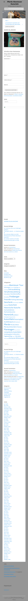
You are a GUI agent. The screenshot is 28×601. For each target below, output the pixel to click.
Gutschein (13, 305)
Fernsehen (6, 297)
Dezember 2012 (7, 538)
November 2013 (8, 523)
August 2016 (7, 488)
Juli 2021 (6, 437)
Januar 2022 (7, 431)
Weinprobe (12, 338)
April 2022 (6, 428)
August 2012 (7, 543)
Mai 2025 (6, 413)
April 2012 (6, 547)
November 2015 (8, 496)
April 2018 (6, 472)
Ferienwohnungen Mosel (10, 576)
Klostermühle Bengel (9, 566)
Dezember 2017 (7, 475)
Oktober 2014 (7, 508)
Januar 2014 (7, 520)
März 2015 (6, 502)
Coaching (16, 287)
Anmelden (6, 273)
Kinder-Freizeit (7, 394)
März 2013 (6, 534)
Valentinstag (6, 338)
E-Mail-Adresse (8, 80)
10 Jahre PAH (6, 285)
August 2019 (7, 457)
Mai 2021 (6, 440)
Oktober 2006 (7, 559)
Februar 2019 (7, 463)
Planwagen (9, 329)
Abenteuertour (7, 388)
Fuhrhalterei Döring (8, 574)
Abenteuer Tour (16, 285)
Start (6, 20)
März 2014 (6, 517)
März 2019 (6, 461)
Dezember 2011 (7, 552)
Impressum (6, 590)
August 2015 (7, 497)
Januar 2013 (7, 537)
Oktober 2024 (7, 417)
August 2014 (7, 509)
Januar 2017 (7, 484)
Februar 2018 (7, 473)
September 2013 (8, 526)
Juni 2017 (6, 479)
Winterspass (20, 338)
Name (6, 75)
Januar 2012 (7, 550)
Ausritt (12, 287)
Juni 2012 (6, 546)
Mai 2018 (6, 470)
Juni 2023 (6, 423)
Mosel (13, 322)
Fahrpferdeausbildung (12, 292)
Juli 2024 (6, 419)
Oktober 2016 (7, 487)
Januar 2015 (7, 505)
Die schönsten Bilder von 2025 (11, 234)
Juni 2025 (6, 411)
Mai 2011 (6, 558)
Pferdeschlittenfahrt (10, 327)
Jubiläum (16, 315)
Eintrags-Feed (7, 274)
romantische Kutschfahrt (12, 332)
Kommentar (7, 58)
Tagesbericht (7, 397)
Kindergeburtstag (7, 317)
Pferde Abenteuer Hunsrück (16, 597)
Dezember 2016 (7, 485)
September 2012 (8, 541)
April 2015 (6, 500)
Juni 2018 (6, 469)
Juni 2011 (6, 556)
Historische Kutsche (12, 307)
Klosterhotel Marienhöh (9, 572)
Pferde (7, 324)
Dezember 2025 (7, 408)
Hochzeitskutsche (9, 312)
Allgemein (6, 389)
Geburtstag (19, 299)
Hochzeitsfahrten (9, 310)
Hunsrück (8, 314)
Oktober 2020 (7, 446)
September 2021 (8, 434)
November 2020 (8, 444)
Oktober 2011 (7, 553)
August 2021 (7, 435)
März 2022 (6, 429)
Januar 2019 (7, 464)
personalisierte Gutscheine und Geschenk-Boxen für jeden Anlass (14, 23)
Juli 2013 (6, 527)
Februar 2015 (7, 503)
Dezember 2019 (7, 452)
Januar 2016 (7, 494)
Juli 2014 (6, 511)
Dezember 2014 (7, 506)
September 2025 (8, 410)
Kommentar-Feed (8, 276)
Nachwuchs (17, 322)
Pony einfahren (17, 329)
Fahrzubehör (7, 294)
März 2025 (6, 414)
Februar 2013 (7, 535)
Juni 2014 (6, 512)
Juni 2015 (6, 499)
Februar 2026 (7, 407)
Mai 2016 (6, 491)
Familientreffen (16, 294)
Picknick (19, 327)
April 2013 (6, 532)
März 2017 (6, 482)
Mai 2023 (6, 425)
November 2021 (8, 432)
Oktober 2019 (7, 455)
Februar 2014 (7, 518)
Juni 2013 (6, 529)
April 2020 (6, 449)
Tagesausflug (8, 336)
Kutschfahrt (9, 319)
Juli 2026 (6, 404)
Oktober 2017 (7, 476)
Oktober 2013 (7, 524)
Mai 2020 (6, 447)
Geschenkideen (15, 302)
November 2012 (8, 540)
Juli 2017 (6, 478)
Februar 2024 (7, 422)
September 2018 (8, 466)
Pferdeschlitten (14, 325)
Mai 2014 (6, 514)
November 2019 (8, 453)
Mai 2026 (6, 405)
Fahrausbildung (14, 289)
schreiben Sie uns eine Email (11, 221)
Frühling (13, 299)
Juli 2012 (6, 544)
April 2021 (6, 441)
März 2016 (6, 493)
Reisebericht (7, 395)
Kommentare (12, 247)
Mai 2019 (6, 460)
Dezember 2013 (7, 521)
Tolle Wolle (18, 336)
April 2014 (6, 515)
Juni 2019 (6, 458)
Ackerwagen (7, 287)
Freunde (7, 299)
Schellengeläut (8, 334)
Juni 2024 (6, 420)
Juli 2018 (6, 467)
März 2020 (6, 450)
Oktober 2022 (7, 426)
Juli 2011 (6, 555)
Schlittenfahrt (16, 334)
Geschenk (8, 302)
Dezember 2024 (7, 416)
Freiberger (14, 296)
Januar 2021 (7, 443)
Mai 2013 (6, 530)
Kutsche (13, 317)
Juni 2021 (6, 438)
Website (6, 84)
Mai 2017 (6, 481)
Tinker (13, 336)
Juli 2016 (6, 490)
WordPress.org (7, 277)
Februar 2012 (7, 549)
